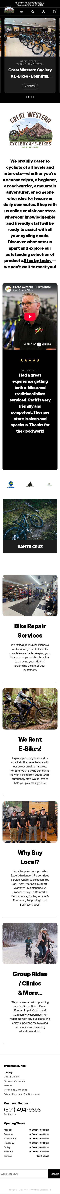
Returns (8, 1085)
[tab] (26, 97)
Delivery (8, 1072)
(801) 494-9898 (22, 1110)
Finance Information (14, 1081)
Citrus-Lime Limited (42, 1190)
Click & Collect (11, 1076)
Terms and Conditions (15, 1089)
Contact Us (10, 1114)
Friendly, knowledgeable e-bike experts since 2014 (30, 3)
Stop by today (38, 260)
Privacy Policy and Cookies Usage (22, 1094)
